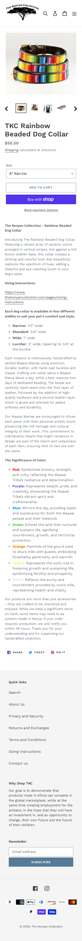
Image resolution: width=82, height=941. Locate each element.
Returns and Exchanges (29, 728)
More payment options (41, 210)
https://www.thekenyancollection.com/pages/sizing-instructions (36, 297)
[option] (21, 108)
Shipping (11, 150)
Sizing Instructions (25, 751)
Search (15, 692)
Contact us (18, 763)
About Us (16, 704)
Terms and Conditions (27, 740)
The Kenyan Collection (47, 926)
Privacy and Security (26, 716)
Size (9, 165)
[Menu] (74, 13)
